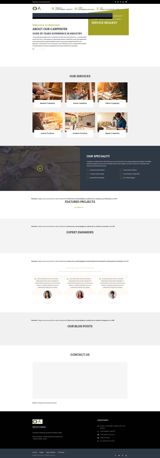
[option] (80, 289)
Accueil (34, 452)
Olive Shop (35, 432)
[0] (126, 2)
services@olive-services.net (86, 9)
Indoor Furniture (47, 133)
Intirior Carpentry (113, 103)
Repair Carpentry (113, 133)
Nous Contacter (50, 452)
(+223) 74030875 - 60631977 (63, 9)
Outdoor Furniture (80, 133)
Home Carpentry (80, 103)
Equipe (41, 452)
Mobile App (118, 16)
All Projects (78, 207)
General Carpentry (47, 103)
